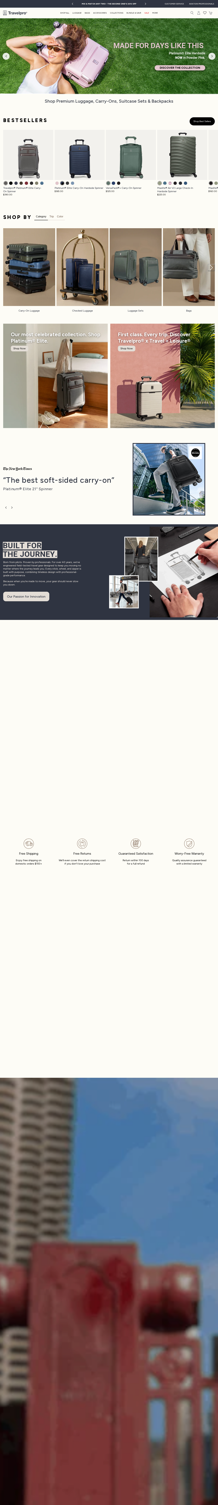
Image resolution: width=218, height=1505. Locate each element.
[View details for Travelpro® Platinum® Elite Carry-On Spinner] (169, 479)
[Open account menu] (198, 12)
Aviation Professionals (201, 4)
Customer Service (174, 4)
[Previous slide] (72, 3)
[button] (205, 12)
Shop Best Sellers (202, 121)
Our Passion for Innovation (26, 596)
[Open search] (191, 12)
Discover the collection (180, 67)
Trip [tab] (51, 216)
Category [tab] (41, 216)
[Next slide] (145, 3)
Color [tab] (60, 216)
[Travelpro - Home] (15, 12)
